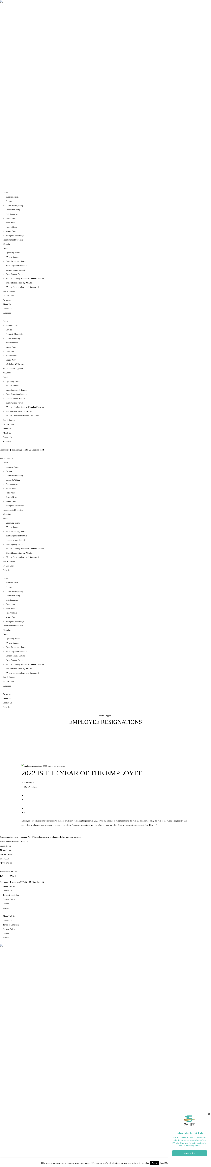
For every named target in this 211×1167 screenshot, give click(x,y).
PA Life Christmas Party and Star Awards (22, 287)
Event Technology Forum (16, 261)
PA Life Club (8, 296)
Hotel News (10, 223)
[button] (105, 454)
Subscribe (7, 313)
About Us (7, 304)
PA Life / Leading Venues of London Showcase (25, 278)
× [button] (209, 1114)
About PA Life (9, 886)
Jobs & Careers (9, 291)
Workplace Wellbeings (15, 235)
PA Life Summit (12, 257)
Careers (9, 201)
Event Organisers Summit (16, 266)
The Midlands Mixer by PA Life (19, 283)
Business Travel (12, 197)
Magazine (7, 244)
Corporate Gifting (13, 210)
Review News (11, 227)
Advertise (7, 300)
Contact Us (7, 309)
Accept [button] (154, 1163)
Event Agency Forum (14, 274)
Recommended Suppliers (13, 240)
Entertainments (12, 214)
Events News (11, 218)
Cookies (6, 904)
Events (5, 248)
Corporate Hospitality (14, 205)
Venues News (11, 231)
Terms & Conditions (11, 895)
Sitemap (6, 908)
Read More (165, 1163)
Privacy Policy (9, 899)
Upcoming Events (13, 253)
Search (2, 458)
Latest (5, 193)
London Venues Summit (15, 270)
